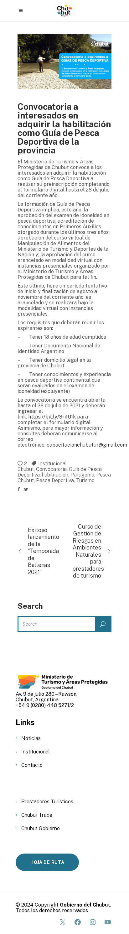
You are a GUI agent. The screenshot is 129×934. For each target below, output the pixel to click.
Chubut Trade (36, 815)
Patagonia (82, 475)
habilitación (55, 475)
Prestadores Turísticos (47, 802)
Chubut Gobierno (40, 828)
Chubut (26, 469)
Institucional (52, 464)
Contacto (32, 765)
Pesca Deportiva (55, 480)
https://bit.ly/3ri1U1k (52, 417)
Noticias (31, 738)
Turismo (85, 480)
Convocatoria (51, 469)
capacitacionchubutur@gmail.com (87, 445)
